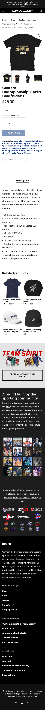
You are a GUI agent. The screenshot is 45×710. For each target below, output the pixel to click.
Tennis (20, 153)
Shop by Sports (9, 609)
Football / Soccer (29, 146)
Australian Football (22, 141)
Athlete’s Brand (10, 637)
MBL (8, 406)
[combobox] (14, 115)
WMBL (34, 497)
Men (19, 148)
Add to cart (14, 133)
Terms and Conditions (13, 670)
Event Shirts (8, 628)
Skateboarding (18, 150)
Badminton (37, 141)
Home (5, 20)
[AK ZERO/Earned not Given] (33, 288)
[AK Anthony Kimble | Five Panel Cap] (33, 318)
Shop (13, 20)
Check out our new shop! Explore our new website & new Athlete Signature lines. (22, 4)
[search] (40, 11)
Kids (4, 595)
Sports (28, 150)
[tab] (22, 181)
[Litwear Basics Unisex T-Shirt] (12, 288)
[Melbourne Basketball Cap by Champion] (12, 318)
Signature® (8, 605)
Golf (40, 146)
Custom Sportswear (28, 20)
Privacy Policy (9, 675)
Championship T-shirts (14, 633)
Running (6, 150)
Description (22, 180)
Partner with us (10, 642)
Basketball (7, 143)
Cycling (17, 146)
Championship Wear (11, 24)
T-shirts (12, 153)
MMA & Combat (29, 148)
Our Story (7, 656)
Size (5, 110)
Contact (6, 661)
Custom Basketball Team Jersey (19, 624)
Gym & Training (9, 148)
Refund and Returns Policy (15, 665)
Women (27, 153)
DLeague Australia (21, 497)
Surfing (35, 150)
